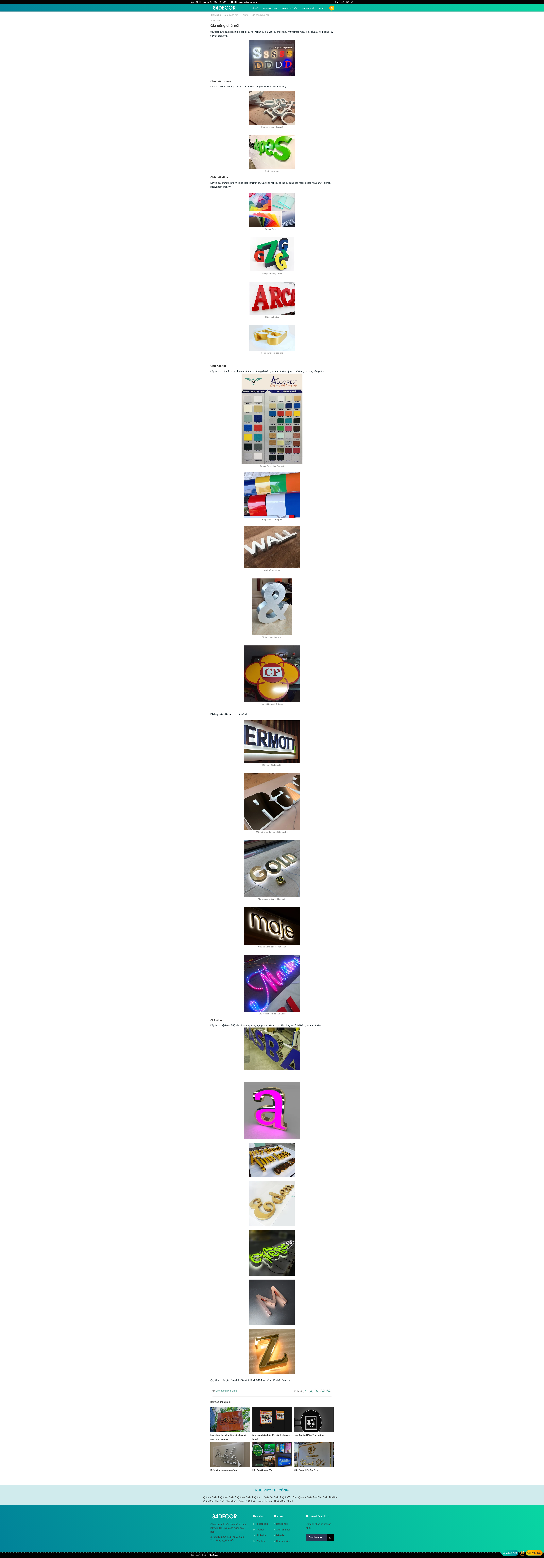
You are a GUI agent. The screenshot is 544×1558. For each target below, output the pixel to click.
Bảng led (280, 1535)
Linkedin (261, 1535)
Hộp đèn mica (283, 1541)
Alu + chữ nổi (283, 1529)
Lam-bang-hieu (223, 1391)
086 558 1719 (220, 2)
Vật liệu (255, 8)
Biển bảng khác (308, 8)
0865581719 (510, 1552)
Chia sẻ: (298, 1391)
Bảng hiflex (282, 1524)
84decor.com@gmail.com (245, 2)
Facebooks (262, 1524)
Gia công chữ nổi (289, 8)
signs (234, 1391)
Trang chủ (339, 2)
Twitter (260, 1529)
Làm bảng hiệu (270, 8)
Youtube (261, 1541)
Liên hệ (349, 2)
